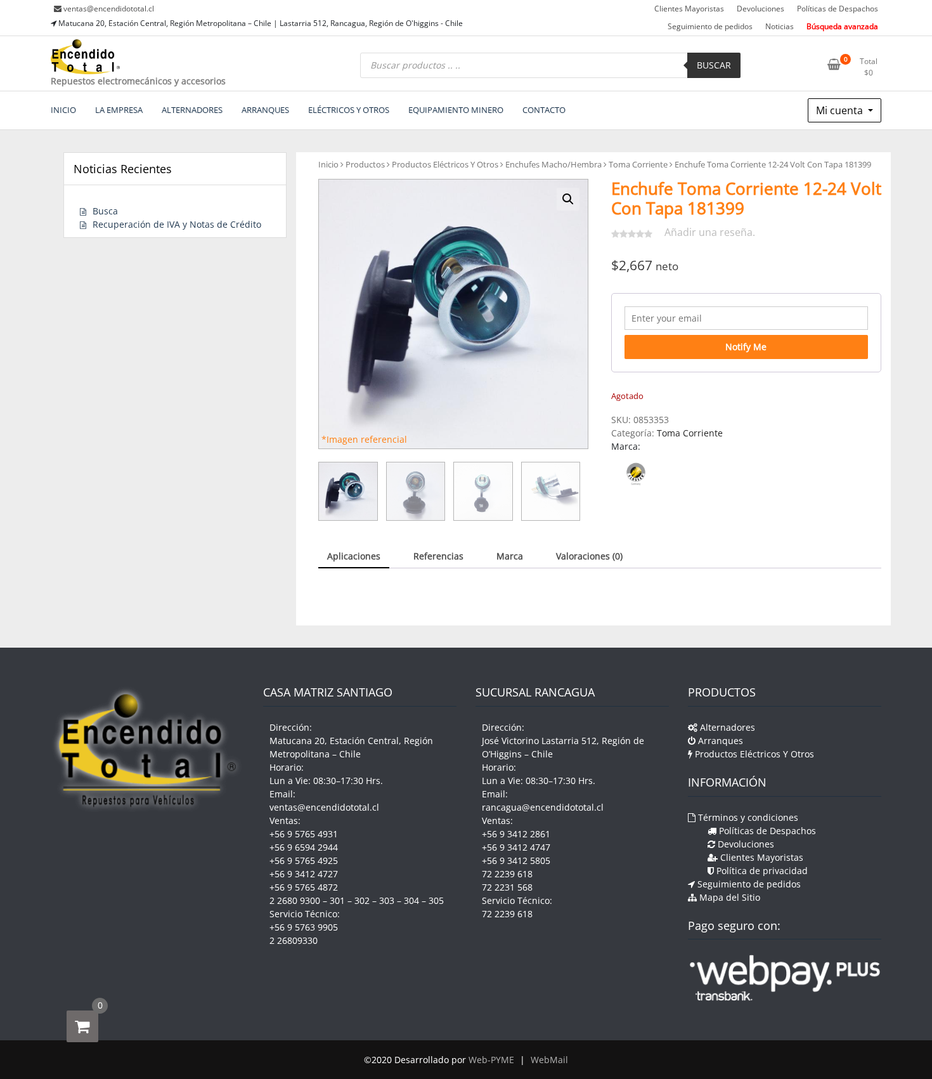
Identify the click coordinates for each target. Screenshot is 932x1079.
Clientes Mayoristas (689, 8)
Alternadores (726, 727)
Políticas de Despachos (837, 8)
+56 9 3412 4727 (303, 874)
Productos (365, 164)
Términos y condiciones (747, 817)
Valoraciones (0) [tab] (589, 556)
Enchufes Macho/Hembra (553, 164)
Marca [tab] (509, 556)
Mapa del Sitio (728, 897)
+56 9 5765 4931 (303, 834)
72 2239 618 (507, 874)
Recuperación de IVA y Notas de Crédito (177, 224)
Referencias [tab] (438, 556)
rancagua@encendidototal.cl (543, 807)
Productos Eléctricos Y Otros (445, 164)
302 (362, 900)
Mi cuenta (840, 110)
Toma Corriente (638, 164)
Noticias (779, 26)
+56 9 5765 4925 (303, 860)
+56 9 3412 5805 (516, 860)
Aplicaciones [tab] (353, 556)
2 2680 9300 (294, 900)
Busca (105, 211)
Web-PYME (491, 1060)
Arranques (719, 741)
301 (337, 900)
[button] (568, 199)
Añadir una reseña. (709, 232)
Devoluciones (760, 8)
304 (411, 900)
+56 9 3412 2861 (516, 834)
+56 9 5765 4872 (303, 887)
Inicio (328, 164)
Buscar (714, 65)
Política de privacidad (761, 871)
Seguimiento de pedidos (710, 26)
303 (386, 900)
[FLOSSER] (636, 474)
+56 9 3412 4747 (516, 847)
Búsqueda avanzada (842, 26)
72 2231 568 (507, 887)
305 (436, 900)
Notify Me (746, 347)
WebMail (549, 1060)
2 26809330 (293, 940)
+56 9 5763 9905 (303, 927)
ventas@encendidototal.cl (108, 8)
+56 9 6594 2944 (303, 847)
